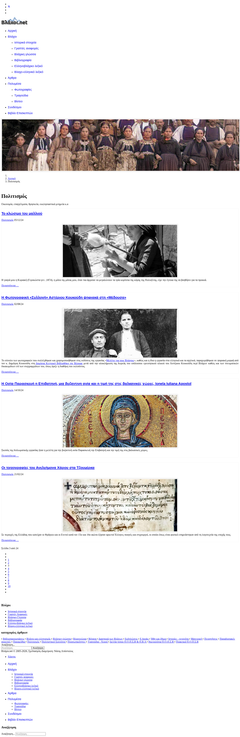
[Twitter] (9, 7)
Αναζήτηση (38, 648)
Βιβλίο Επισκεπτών (20, 113)
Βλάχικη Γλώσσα (17, 617)
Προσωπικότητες (77, 641)
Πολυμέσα (14, 83)
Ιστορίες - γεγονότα (178, 638)
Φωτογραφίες (23, 89)
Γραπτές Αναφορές (17, 614)
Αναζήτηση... (8, 644)
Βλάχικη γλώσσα (25, 54)
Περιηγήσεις (211, 638)
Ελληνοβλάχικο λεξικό (28, 66)
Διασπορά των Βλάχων (110, 638)
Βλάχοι (12, 36)
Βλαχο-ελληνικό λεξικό (28, 72)
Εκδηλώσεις (131, 638)
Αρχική (12, 30)
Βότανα (92, 638)
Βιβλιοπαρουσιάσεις (14, 638)
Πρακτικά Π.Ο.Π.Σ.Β (187, 641)
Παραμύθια (19, 641)
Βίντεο (18, 101)
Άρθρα (12, 77)
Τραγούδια (21, 95)
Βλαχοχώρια (80, 638)
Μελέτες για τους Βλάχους (120, 360)
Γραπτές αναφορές (26, 48)
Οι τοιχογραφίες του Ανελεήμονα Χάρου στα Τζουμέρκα (48, 468)
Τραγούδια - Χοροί (98, 641)
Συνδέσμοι (14, 107)
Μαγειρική (197, 638)
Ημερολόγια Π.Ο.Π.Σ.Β (161, 641)
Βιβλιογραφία (22, 60)
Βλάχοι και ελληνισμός (38, 638)
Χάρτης (12, 656)
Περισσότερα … (10, 285)
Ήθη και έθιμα (159, 638)
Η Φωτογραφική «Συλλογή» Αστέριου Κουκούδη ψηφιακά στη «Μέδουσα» (63, 297)
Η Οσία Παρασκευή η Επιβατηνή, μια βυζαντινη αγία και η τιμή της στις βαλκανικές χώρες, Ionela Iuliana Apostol (96, 384)
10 (9, 586)
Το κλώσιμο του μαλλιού (21, 213)
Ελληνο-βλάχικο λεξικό (20, 623)
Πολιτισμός (7, 220)
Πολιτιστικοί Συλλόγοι (54, 641)
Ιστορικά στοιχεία (25, 42)
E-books (144, 638)
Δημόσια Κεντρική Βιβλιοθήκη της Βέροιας (59, 363)
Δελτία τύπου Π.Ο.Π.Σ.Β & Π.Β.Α (128, 641)
